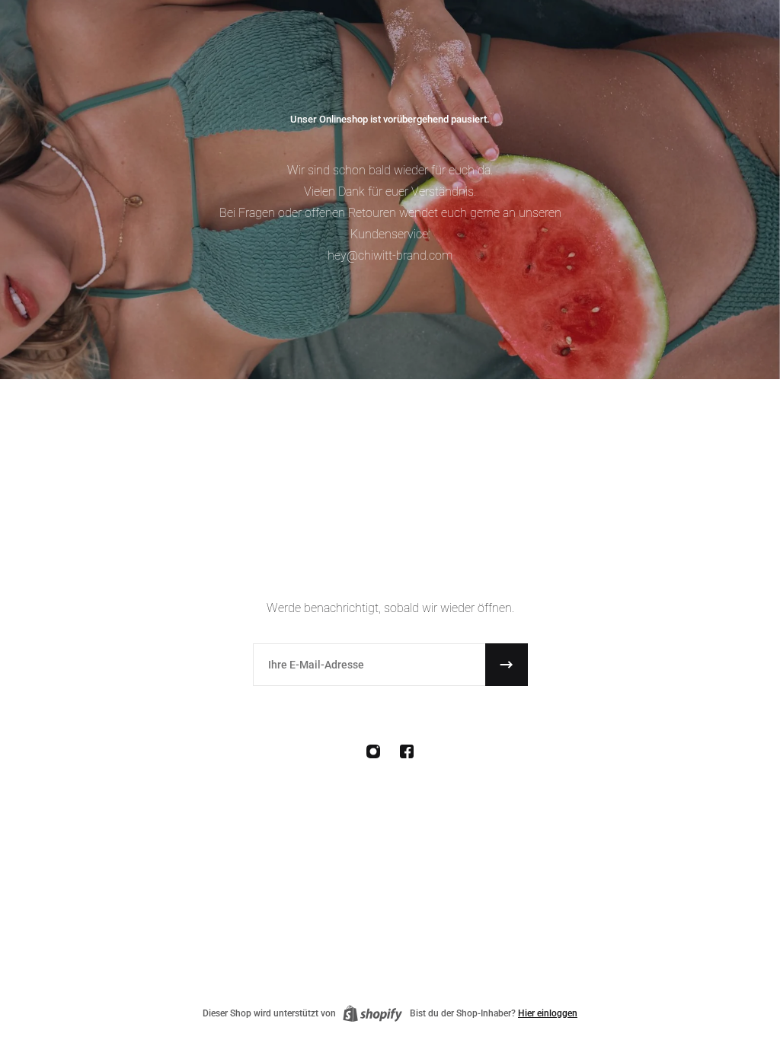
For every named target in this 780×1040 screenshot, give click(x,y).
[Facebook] (407, 751)
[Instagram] (373, 751)
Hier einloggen (547, 1013)
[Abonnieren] (506, 664)
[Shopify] (372, 1013)
